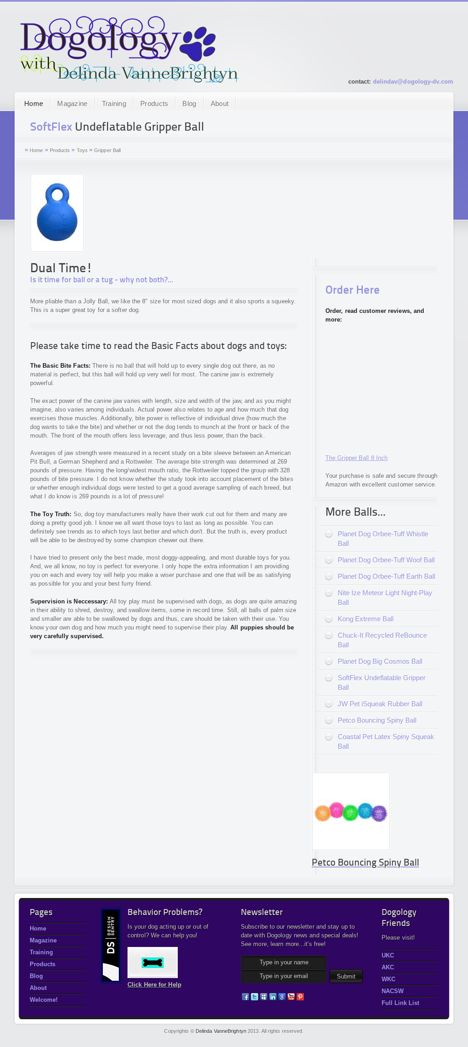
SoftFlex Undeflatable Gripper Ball (381, 682)
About (220, 103)
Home (33, 103)
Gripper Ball (107, 150)
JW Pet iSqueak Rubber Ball (380, 704)
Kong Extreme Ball (366, 619)
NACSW (393, 991)
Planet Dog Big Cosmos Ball (380, 661)
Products (154, 103)
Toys (82, 150)
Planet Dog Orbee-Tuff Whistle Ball (383, 538)
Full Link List (400, 1002)
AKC (388, 967)
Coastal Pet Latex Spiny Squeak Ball (386, 741)
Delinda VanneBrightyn (221, 1031)
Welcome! (44, 999)
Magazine (72, 103)
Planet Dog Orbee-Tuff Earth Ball (386, 576)
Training (114, 103)
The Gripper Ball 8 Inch (356, 458)
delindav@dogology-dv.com (413, 81)
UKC (388, 955)
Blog (189, 103)
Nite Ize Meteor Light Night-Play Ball (385, 597)
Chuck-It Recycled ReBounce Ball (382, 640)
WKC (388, 979)
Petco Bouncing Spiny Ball (377, 720)
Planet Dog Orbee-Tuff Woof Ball (386, 560)
